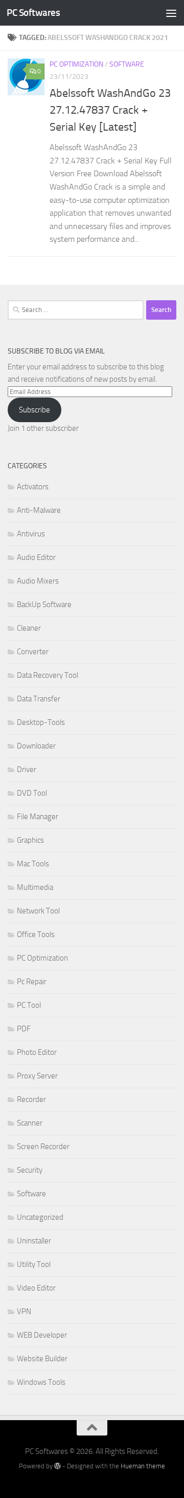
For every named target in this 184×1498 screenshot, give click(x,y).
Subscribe (34, 409)
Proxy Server (37, 1075)
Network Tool (38, 911)
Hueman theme (143, 1466)
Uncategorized (40, 1217)
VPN (24, 1311)
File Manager (37, 816)
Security (29, 1170)
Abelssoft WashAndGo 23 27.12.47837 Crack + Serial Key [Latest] (110, 110)
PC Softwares (33, 12)
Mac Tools (33, 863)
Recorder (31, 1099)
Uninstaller (34, 1240)
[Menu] (171, 13)
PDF (24, 1028)
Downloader (36, 746)
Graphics (30, 840)
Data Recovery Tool (47, 675)
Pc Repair (32, 981)
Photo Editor (37, 1052)
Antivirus (31, 533)
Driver (26, 769)
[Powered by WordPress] (57, 1466)
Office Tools (36, 934)
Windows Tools (41, 1382)
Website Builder (42, 1358)
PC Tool (29, 1005)
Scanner (29, 1123)
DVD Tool (32, 793)
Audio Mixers (38, 581)
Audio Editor (36, 557)
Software (126, 64)
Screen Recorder (43, 1146)
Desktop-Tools (41, 722)
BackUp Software (44, 604)
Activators (33, 486)
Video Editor (36, 1288)
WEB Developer (42, 1335)
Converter (33, 651)
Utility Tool (34, 1264)
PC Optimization (76, 64)
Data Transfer (38, 698)
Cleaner (29, 628)
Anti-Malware (39, 510)
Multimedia (35, 887)
